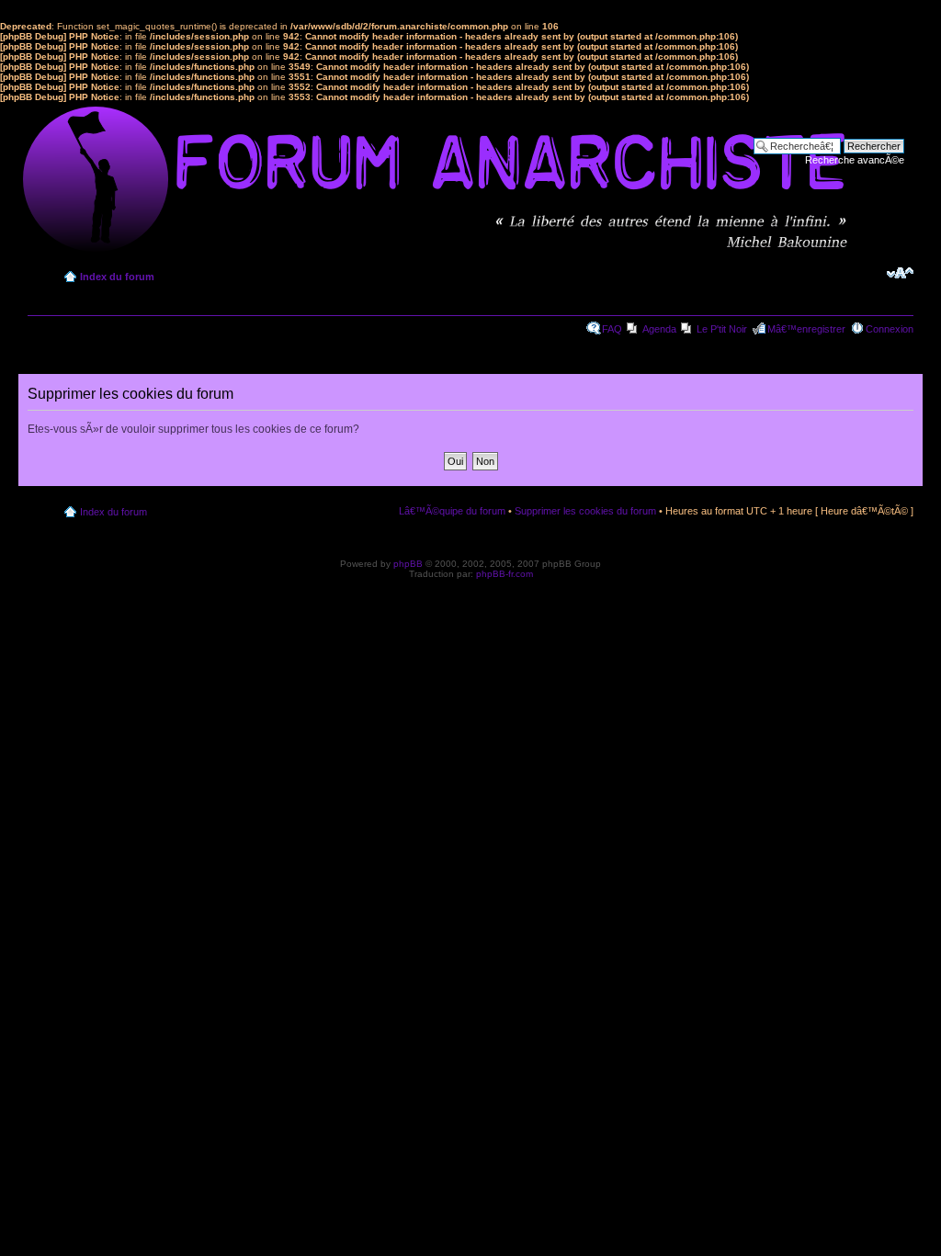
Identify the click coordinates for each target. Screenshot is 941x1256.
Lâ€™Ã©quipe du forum (452, 510)
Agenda (659, 328)
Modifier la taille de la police (900, 273)
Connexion (889, 328)
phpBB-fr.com (504, 574)
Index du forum (117, 276)
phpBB (408, 564)
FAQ (612, 328)
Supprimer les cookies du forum (585, 510)
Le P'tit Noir (722, 328)
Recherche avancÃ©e (854, 159)
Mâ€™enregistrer (806, 328)
